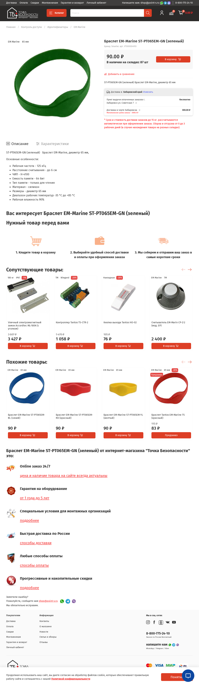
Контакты (44, 621)
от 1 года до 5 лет (34, 498)
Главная (11, 27)
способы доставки (35, 543)
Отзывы (43, 642)
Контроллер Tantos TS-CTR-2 (72, 322)
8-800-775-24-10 (184, 2)
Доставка (11, 2)
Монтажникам (50, 2)
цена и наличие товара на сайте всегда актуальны (63, 475)
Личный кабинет (96, 2)
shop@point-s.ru (48, 600)
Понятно (177, 677)
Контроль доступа (31, 27)
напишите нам (157, 645)
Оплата (24, 2)
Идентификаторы (57, 27)
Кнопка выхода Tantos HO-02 (120, 322)
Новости (43, 631)
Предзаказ (171, 435)
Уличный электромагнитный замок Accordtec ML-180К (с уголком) (24, 325)
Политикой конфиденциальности (70, 678)
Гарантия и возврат (72, 2)
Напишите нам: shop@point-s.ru (141, 2)
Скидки (35, 2)
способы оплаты (34, 565)
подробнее (29, 520)
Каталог (59, 12)
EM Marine (79, 27)
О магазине (45, 626)
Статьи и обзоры (48, 637)
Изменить (148, 92)
